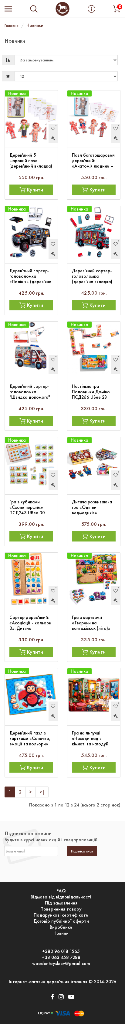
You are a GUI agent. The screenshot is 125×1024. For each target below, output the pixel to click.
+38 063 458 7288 (61, 957)
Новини (61, 933)
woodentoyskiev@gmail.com (61, 963)
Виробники (61, 927)
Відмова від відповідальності (61, 897)
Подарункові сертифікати (61, 915)
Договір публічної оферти (61, 921)
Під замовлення (61, 903)
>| (42, 792)
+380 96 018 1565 (61, 951)
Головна (12, 25)
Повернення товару (61, 909)
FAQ (61, 891)
